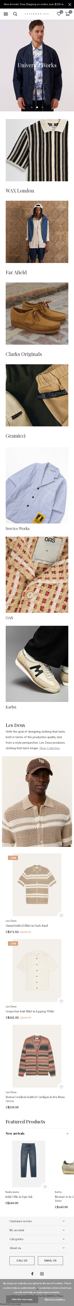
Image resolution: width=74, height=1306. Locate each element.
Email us (50, 1260)
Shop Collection (49, 748)
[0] (67, 14)
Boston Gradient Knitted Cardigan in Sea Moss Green (35, 1099)
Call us (22, 1260)
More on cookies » (55, 1299)
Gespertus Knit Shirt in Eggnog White (30, 1011)
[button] (5, 14)
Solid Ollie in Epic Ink (19, 1197)
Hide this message (22, 1299)
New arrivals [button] (15, 1133)
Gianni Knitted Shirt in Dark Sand (27, 925)
